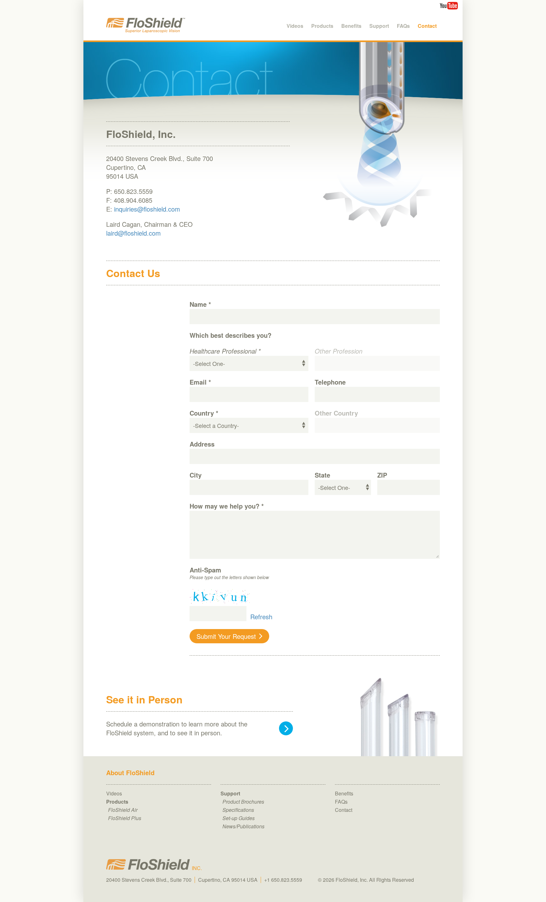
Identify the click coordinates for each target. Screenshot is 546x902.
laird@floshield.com (133, 233)
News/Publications (243, 826)
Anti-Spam (205, 570)
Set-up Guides (238, 818)
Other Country (336, 413)
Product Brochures (243, 801)
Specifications (238, 809)
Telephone (330, 382)
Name (200, 304)
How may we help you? (227, 506)
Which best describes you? (230, 335)
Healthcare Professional (225, 351)
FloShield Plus (124, 818)
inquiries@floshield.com (147, 208)
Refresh (261, 616)
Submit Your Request (226, 636)
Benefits (344, 793)
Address (202, 444)
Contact (343, 809)
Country (204, 413)
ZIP (382, 475)
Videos (114, 793)
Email (200, 382)
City (196, 475)
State (322, 475)
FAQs (341, 801)
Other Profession (338, 351)
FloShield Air (122, 809)
